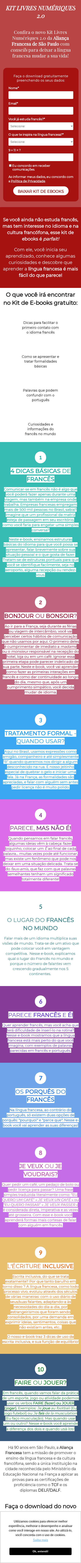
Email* (13, 103)
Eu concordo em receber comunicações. (30, 167)
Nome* (13, 88)
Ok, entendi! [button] (40, 1551)
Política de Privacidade (28, 181)
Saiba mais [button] (40, 1540)
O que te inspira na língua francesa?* (36, 134)
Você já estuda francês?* (26, 119)
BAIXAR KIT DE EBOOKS (41, 191)
